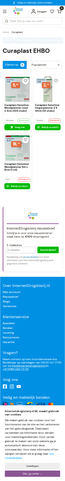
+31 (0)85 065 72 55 (16, 369)
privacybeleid (30, 256)
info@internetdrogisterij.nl (28, 366)
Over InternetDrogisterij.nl (26, 285)
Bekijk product (50, 127)
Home (6, 32)
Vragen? (10, 352)
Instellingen (32, 466)
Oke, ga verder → (32, 473)
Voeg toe (19, 127)
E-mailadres (14, 245)
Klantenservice (16, 316)
